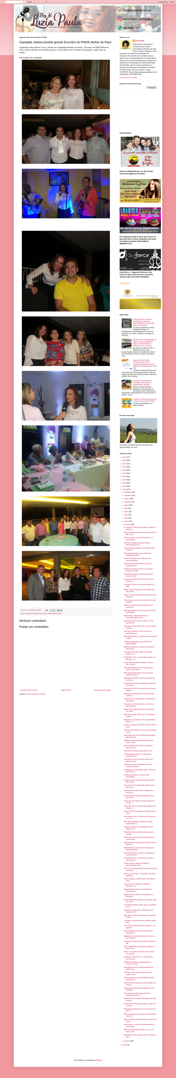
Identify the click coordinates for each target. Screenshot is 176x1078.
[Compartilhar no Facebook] (58, 610)
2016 (124, 489)
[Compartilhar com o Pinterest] (61, 610)
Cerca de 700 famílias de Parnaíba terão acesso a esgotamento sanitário (142, 383)
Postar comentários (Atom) (36, 694)
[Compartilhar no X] (56, 610)
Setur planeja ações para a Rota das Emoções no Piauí (137, 554)
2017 (124, 486)
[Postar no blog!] (53, 610)
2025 (124, 460)
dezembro (128, 492)
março (126, 521)
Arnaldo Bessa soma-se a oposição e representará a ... (138, 755)
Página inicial (66, 690)
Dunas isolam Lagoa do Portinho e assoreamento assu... (137, 864)
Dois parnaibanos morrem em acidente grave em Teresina (138, 669)
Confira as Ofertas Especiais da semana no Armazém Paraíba (144, 400)
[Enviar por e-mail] (50, 610)
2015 (124, 1045)
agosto (127, 505)
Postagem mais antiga (102, 690)
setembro (127, 502)
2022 (124, 470)
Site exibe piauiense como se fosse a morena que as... (138, 632)
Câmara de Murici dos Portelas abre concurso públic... (137, 559)
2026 (124, 457)
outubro (127, 499)
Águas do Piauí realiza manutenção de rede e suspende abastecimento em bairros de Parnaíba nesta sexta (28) (145, 364)
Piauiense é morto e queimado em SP (138, 751)
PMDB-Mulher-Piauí (54, 613)
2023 (124, 467)
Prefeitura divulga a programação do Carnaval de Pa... (137, 963)
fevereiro (127, 524)
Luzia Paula (139, 41)
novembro (128, 495)
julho (126, 508)
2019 (124, 480)
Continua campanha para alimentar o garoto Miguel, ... (138, 643)
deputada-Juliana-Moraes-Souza (36, 613)
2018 (124, 483)
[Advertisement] (140, 110)
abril (126, 518)
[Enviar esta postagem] (46, 610)
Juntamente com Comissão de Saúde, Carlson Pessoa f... (138, 765)
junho (126, 512)
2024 (124, 464)
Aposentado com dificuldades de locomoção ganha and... (136, 617)
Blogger (99, 1060)
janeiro (127, 1041)
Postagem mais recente (29, 690)
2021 (124, 473)
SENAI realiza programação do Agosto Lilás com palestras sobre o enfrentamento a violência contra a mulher (144, 343)
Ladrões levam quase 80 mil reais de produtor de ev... (137, 565)
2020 (124, 476)
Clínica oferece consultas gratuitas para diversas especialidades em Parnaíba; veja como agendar (144, 322)
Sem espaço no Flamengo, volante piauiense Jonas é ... (137, 994)
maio (126, 515)
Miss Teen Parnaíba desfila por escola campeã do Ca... (138, 823)
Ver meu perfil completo (128, 77)
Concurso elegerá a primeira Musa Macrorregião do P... (137, 544)
